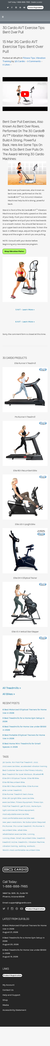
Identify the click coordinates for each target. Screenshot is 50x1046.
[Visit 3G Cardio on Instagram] (17, 7)
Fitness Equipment (24, 802)
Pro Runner (7, 826)
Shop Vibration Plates (14, 251)
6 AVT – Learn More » (25, 321)
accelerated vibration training (34, 766)
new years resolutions (12, 822)
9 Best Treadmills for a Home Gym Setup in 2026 (24, 939)
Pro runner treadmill (22, 826)
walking (22, 846)
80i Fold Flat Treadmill (22, 762)
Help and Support (11, 995)
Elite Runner (32, 786)
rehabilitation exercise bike (14, 834)
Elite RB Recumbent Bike (14, 782)
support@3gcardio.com (20, 902)
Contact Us (8, 990)
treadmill (41, 838)
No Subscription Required (34, 822)
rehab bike (22, 830)
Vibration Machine (36, 842)
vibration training (10, 846)
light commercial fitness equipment (18, 810)
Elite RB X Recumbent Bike (14, 786)
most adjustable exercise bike (16, 814)
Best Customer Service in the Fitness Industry (22, 770)
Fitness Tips (29, 58)
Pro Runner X (38, 826)
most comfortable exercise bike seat (18, 818)
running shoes (9, 838)
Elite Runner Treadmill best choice (18, 794)
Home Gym (36, 806)
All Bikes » (9, 694)
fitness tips (38, 802)
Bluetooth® (38, 774)
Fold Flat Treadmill (11, 806)
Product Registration (35, 7)
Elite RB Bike (33, 778)
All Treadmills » (12, 688)
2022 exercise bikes (11, 766)
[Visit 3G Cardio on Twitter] (9, 7)
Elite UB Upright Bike (12, 798)
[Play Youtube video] (25, 94)
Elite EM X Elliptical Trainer (14, 778)
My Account (8, 985)
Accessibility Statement (14, 1010)
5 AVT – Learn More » (25, 309)
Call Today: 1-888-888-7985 (19, 2)
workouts (31, 846)
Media (6, 1005)
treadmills (22, 842)
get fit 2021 (25, 806)
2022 (36, 762)
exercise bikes (9, 802)
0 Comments (34, 61)
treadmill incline (10, 842)
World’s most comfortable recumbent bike (21, 850)
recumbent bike (10, 830)
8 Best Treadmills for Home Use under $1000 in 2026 (24, 951)
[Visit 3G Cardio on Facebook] (13, 7)
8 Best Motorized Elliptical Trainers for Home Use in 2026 (25, 927)
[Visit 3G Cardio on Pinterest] (21, 7)
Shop (5, 1000)
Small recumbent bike (26, 838)
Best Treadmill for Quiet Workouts (17, 774)
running (30, 834)
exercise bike (28, 798)
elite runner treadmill (12, 790)
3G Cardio (20, 61)
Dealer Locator (36, 2)
